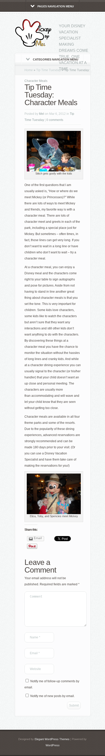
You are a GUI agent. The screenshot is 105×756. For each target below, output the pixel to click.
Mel (41, 114)
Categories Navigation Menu (55, 59)
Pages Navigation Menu (55, 6)
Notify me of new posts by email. (52, 696)
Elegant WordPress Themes (52, 739)
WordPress (53, 745)
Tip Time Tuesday (48, 70)
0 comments (54, 120)
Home (28, 70)
